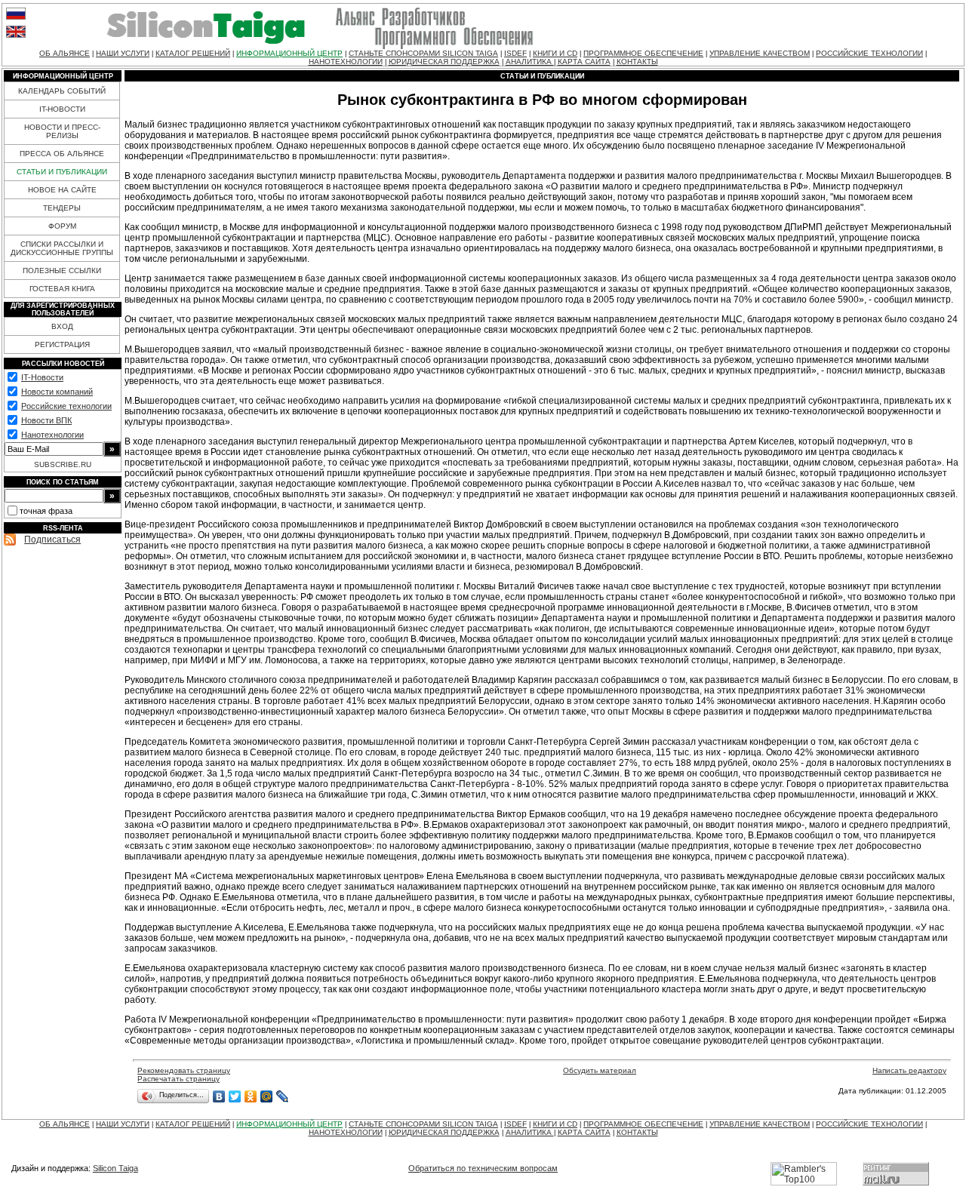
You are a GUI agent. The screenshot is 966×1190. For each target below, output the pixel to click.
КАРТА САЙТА (584, 61)
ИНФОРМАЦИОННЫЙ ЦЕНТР (289, 53)
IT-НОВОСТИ (62, 109)
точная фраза (46, 510)
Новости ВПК (46, 420)
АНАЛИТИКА (530, 61)
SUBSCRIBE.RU (62, 464)
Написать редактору (909, 1070)
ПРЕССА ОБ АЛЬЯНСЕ (62, 153)
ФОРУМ (62, 226)
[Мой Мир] (267, 1096)
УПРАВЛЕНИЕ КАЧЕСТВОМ (759, 53)
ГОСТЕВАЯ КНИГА (62, 288)
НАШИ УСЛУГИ (122, 53)
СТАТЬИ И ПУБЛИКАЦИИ (62, 172)
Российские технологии (66, 406)
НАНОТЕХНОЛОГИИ (346, 61)
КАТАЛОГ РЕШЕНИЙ (192, 53)
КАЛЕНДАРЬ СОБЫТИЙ (62, 91)
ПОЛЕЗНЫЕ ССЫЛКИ (62, 270)
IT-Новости (42, 377)
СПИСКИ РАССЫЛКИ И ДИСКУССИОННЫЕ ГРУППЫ (62, 248)
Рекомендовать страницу (183, 1070)
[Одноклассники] (251, 1096)
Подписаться (52, 539)
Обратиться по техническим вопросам (483, 1168)
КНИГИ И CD (555, 53)
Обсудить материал (599, 1070)
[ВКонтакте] (219, 1096)
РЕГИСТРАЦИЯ (62, 344)
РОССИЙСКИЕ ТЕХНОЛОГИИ (869, 53)
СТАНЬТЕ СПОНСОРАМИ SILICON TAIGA (423, 53)
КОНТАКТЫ (637, 61)
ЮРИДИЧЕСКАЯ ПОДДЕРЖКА (444, 61)
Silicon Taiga (115, 1168)
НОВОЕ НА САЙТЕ (62, 190)
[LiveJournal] (283, 1096)
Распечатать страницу (178, 1079)
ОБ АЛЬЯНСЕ (64, 53)
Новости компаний (57, 391)
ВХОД (62, 326)
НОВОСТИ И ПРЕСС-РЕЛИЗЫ (62, 131)
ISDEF (515, 53)
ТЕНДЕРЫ (62, 208)
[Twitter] (235, 1096)
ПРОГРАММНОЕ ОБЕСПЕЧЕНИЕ (643, 53)
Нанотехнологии (52, 434)
